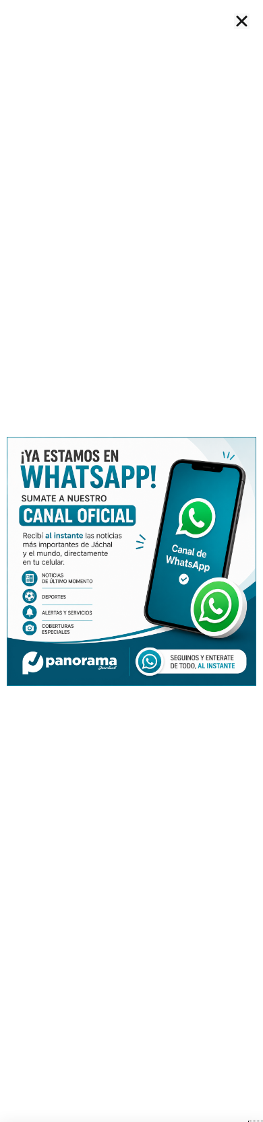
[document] (131, 561)
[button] (242, 21)
